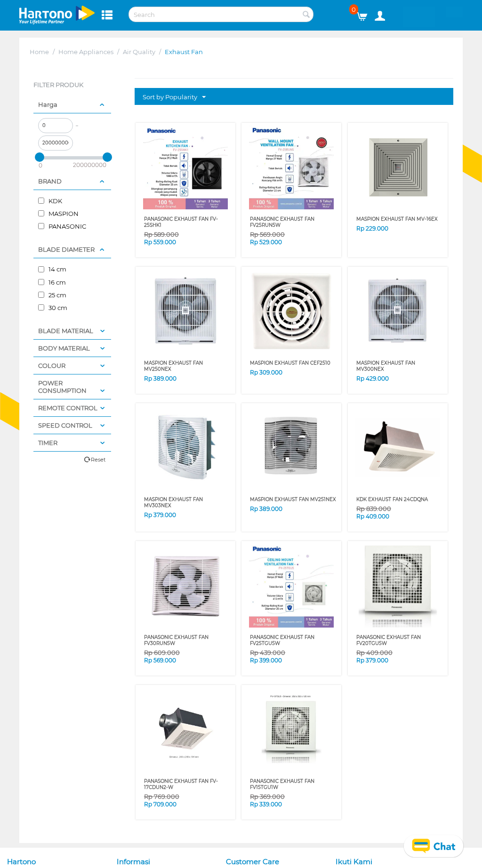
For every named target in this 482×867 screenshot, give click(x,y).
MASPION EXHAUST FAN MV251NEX (293, 499)
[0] (365, 14)
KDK (54, 201)
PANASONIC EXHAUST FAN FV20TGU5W (388, 640)
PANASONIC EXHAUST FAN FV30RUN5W (176, 640)
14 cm (56, 269)
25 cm (56, 295)
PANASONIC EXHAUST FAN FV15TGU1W (282, 784)
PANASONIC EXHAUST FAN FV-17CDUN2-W (181, 784)
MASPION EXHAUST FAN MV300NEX (385, 366)
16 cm (56, 282)
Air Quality (139, 52)
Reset (98, 459)
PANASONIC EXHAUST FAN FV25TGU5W (282, 640)
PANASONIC (66, 226)
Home (39, 52)
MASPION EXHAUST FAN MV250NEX (173, 366)
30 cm (57, 307)
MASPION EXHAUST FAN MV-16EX (397, 219)
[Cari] (306, 15)
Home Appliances (85, 52)
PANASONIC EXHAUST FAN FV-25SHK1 (181, 222)
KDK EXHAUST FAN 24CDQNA (392, 499)
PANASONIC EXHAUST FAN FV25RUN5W (282, 222)
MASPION (63, 213)
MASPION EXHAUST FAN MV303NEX (173, 502)
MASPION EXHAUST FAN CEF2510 (290, 363)
